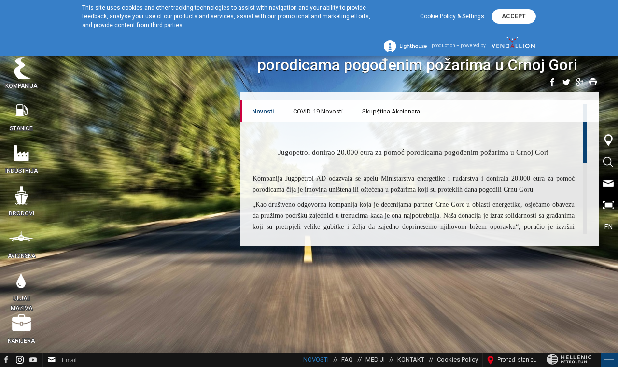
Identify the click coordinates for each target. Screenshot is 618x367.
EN (608, 227)
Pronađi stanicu (517, 359)
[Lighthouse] (405, 46)
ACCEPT (514, 16)
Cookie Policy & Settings (452, 16)
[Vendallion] (513, 46)
